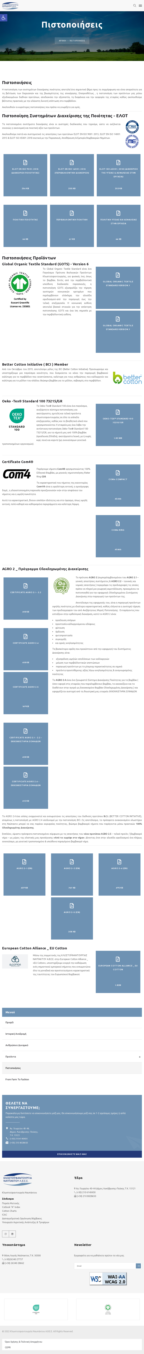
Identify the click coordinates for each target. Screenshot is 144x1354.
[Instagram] (5, 1234)
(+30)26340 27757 (13, 1259)
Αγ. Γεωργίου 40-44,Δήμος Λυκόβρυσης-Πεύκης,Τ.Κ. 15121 (24, 1132)
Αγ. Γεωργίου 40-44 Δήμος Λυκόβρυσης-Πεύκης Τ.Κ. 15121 (106, 1188)
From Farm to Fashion (17, 1079)
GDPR (8, 1347)
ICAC (4, 1214)
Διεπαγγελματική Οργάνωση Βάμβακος (22, 1218)
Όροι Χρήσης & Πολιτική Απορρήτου (23, 1341)
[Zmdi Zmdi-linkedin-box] (12, 1234)
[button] (3, 17)
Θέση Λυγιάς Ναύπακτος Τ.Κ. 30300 (22, 1255)
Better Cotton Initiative (75, 369)
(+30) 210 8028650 (19, 1142)
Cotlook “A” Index (11, 1207)
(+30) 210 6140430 (18, 1138)
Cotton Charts (9, 1211)
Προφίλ (9, 1022)
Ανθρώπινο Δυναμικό (16, 1045)
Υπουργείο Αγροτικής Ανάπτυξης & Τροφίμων (25, 1222)
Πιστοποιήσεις (13, 1068)
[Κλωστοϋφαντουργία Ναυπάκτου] (23, 5)
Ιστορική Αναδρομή (15, 1033)
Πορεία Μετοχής (10, 1203)
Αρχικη (62, 41)
